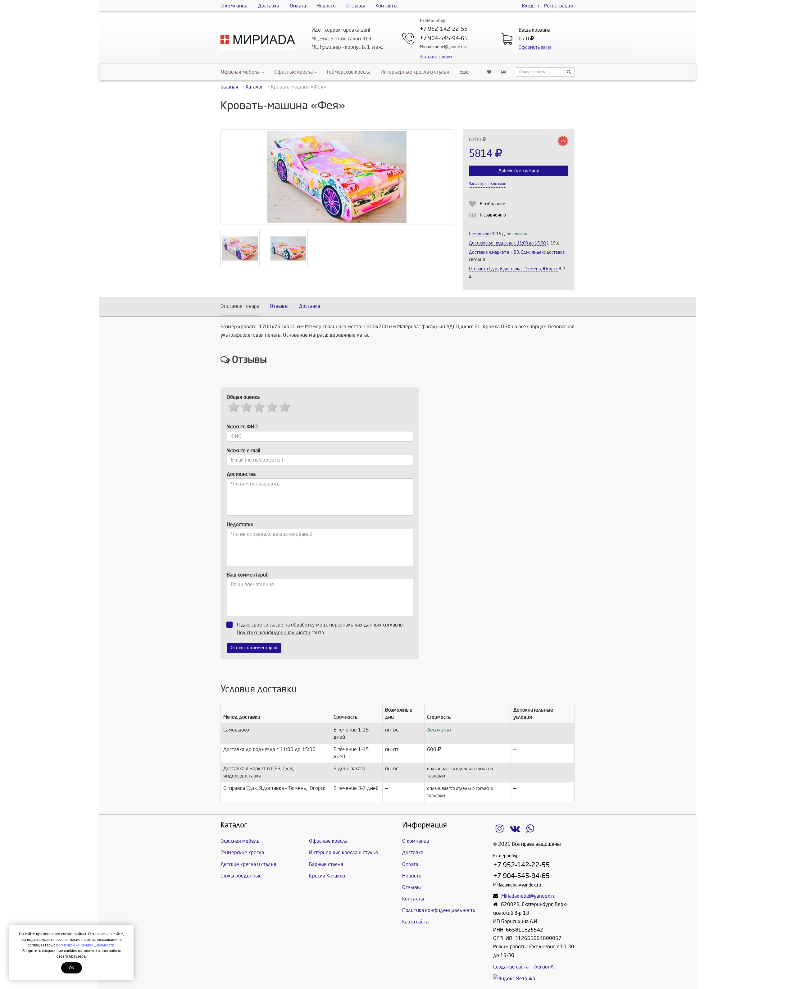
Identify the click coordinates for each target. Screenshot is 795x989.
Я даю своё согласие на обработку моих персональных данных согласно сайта (320, 628)
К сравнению (493, 215)
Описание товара (239, 306)
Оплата (298, 5)
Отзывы (355, 5)
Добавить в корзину (518, 170)
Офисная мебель (240, 72)
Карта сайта (415, 921)
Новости (326, 5)
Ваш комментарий (248, 574)
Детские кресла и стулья (248, 864)
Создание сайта (511, 966)
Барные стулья (326, 864)
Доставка (268, 5)
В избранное (492, 204)
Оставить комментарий (254, 647)
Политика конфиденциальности (438, 910)
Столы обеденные (241, 875)
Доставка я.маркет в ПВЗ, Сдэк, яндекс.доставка (517, 252)
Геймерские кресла (348, 72)
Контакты (386, 5)
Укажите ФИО (242, 426)
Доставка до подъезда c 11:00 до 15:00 (507, 243)
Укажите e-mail (243, 450)
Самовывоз (480, 233)
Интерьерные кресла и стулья (414, 72)
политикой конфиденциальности (85, 945)
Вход (528, 5)
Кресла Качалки (327, 875)
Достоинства (241, 474)
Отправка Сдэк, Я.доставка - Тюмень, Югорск (513, 269)
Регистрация (558, 5)
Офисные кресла (294, 72)
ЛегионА (544, 966)
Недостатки (240, 524)
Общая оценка (243, 397)
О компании (234, 5)
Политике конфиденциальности (273, 632)
